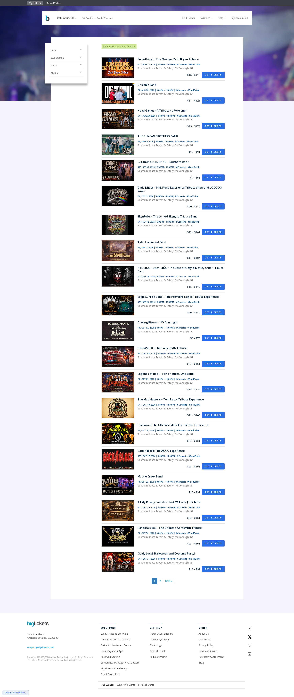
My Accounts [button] (238, 18)
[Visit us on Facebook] (257, 628)
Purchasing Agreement (211, 656)
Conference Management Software (120, 662)
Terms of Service (208, 651)
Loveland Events (146, 684)
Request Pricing (158, 656)
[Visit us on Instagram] (257, 646)
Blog (201, 662)
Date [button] (54, 65)
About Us (204, 633)
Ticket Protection (110, 674)
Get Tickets (213, 74)
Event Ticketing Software (114, 633)
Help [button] (221, 18)
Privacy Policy (206, 645)
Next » (168, 581)
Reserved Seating (110, 656)
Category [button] (57, 57)
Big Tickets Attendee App (114, 668)
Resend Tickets (54, 3)
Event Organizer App (112, 651)
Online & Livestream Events (116, 645)
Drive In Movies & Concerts (116, 639)
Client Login (156, 645)
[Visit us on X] (257, 637)
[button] (66, 18)
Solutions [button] (205, 18)
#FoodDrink (194, 64)
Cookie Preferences (15, 692)
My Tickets (35, 3)
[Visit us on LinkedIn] (257, 654)
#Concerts (182, 64)
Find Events (188, 18)
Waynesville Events (126, 684)
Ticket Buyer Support (161, 633)
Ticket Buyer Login (160, 639)
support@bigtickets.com (40, 647)
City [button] (54, 50)
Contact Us (205, 639)
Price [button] (54, 72)
